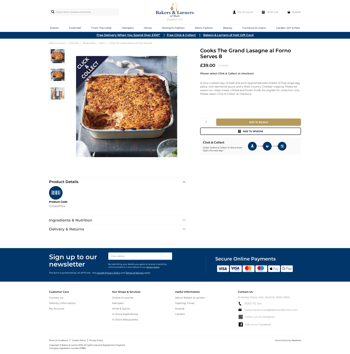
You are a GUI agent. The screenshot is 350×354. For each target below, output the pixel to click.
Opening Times (185, 303)
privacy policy (153, 267)
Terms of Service (135, 272)
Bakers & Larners (57, 43)
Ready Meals (89, 43)
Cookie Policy (78, 340)
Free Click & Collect (181, 35)
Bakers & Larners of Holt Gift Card (228, 35)
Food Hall (74, 43)
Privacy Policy (96, 340)
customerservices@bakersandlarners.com (271, 310)
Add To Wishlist (253, 131)
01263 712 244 (253, 303)
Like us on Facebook (258, 324)
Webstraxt (296, 340)
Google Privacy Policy (108, 272)
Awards (179, 308)
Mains (102, 43)
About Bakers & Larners (190, 297)
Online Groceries (122, 297)
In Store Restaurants (125, 319)
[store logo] (175, 12)
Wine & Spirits (121, 308)
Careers (180, 314)
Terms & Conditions (58, 340)
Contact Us (56, 297)
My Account (56, 308)
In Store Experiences (125, 314)
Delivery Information (62, 303)
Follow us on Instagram (260, 316)
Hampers (118, 303)
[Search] (52, 11)
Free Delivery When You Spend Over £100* (128, 35)
